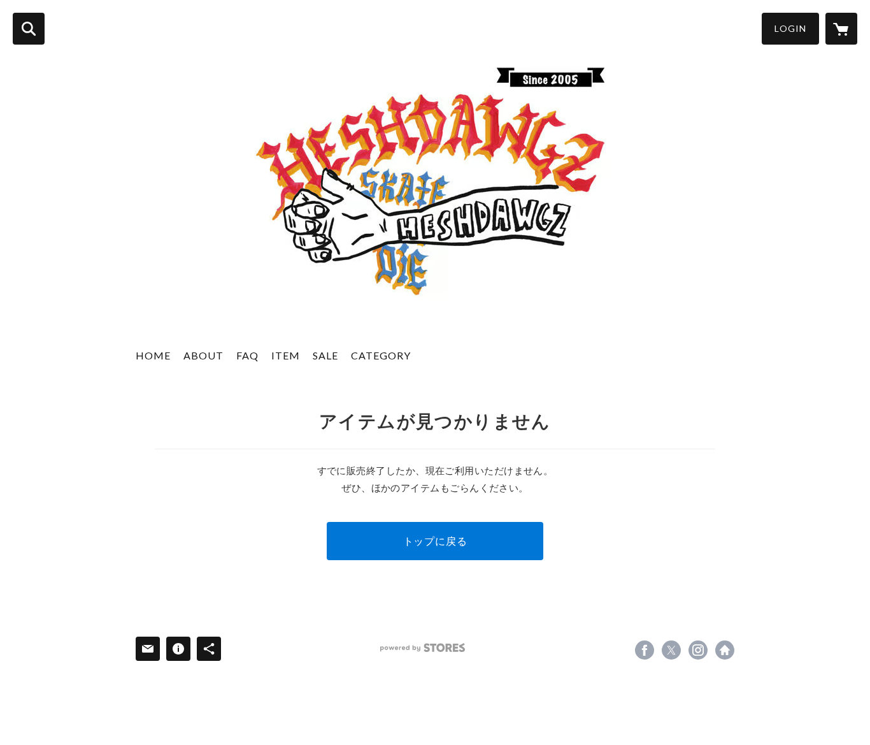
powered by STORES (422, 648)
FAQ (247, 355)
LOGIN (790, 28)
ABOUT (203, 355)
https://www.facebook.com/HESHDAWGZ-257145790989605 (644, 650)
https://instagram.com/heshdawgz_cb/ (698, 650)
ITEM (285, 355)
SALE (325, 355)
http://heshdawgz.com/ (724, 650)
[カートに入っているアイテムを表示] (841, 29)
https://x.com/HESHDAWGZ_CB (671, 650)
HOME (153, 355)
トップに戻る (435, 541)
